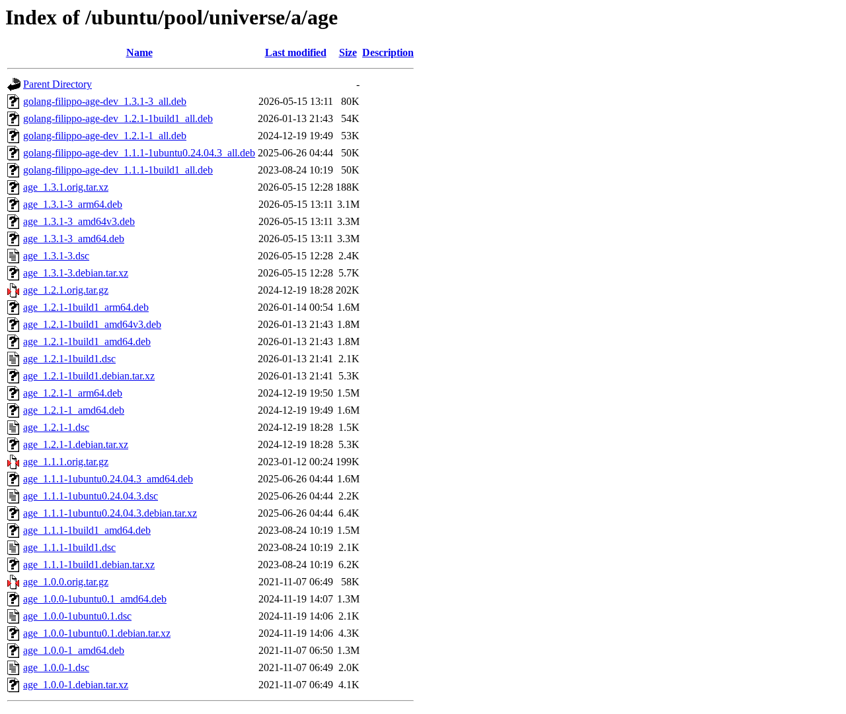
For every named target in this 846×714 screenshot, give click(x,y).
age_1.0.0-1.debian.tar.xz (75, 684)
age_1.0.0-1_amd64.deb (73, 650)
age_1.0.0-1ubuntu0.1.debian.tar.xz (97, 633)
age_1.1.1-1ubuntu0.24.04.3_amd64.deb (108, 478)
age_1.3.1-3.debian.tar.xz (75, 272)
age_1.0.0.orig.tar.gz (65, 581)
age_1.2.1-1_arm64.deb (72, 393)
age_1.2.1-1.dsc (56, 427)
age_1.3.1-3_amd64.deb (73, 238)
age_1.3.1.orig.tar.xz (65, 187)
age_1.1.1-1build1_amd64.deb (87, 530)
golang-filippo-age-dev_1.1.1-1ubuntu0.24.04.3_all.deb (139, 152)
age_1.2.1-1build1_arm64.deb (86, 307)
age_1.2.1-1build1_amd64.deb (87, 341)
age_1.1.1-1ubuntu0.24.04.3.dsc (90, 496)
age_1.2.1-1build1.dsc (69, 358)
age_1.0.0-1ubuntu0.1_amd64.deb (95, 598)
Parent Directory (57, 84)
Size (348, 52)
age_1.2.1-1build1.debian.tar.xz (89, 375)
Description (388, 52)
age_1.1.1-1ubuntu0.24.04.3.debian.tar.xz (110, 513)
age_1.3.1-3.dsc (56, 255)
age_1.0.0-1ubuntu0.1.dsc (77, 616)
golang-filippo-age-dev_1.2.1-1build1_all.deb (118, 118)
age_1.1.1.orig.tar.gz (65, 461)
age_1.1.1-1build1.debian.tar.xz (89, 564)
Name (139, 52)
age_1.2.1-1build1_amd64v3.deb (92, 324)
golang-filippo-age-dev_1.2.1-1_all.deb (104, 135)
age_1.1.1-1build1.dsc (69, 547)
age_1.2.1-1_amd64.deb (73, 410)
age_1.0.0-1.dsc (56, 667)
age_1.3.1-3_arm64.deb (72, 204)
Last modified (296, 52)
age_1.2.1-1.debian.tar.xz (75, 444)
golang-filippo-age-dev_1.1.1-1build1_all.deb (118, 170)
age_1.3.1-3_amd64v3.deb (79, 221)
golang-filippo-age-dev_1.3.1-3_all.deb (104, 101)
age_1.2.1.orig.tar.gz (65, 290)
